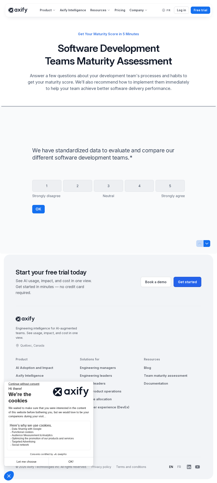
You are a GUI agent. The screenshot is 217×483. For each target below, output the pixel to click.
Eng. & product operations (100, 391)
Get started (187, 282)
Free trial (200, 10)
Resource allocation (96, 399)
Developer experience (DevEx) (104, 407)
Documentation (156, 383)
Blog (147, 368)
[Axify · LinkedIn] (189, 467)
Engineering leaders (96, 376)
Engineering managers (98, 368)
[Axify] (18, 10)
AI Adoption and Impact (34, 368)
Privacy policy (101, 467)
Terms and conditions (131, 467)
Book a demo (156, 282)
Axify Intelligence (30, 376)
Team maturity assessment (165, 376)
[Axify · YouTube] (197, 467)
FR (179, 467)
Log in (181, 10)
